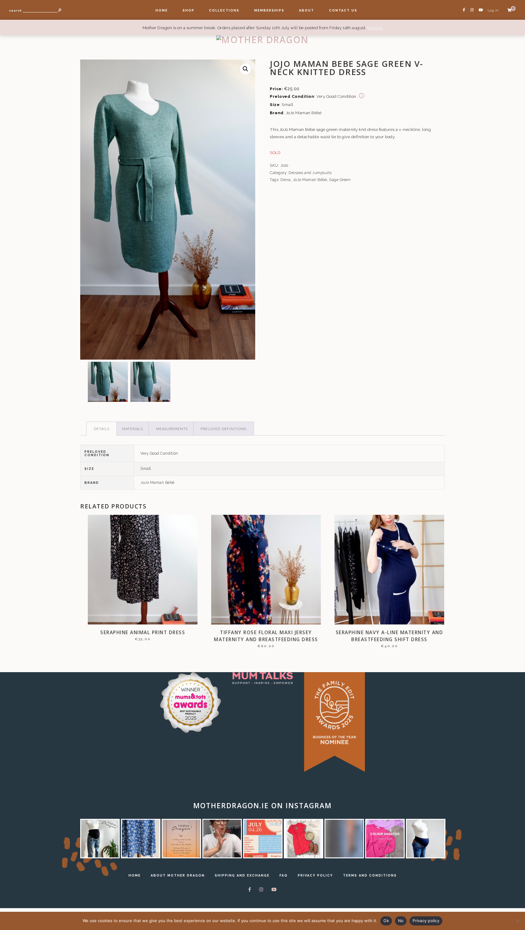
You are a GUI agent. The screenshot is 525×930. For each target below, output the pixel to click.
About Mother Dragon (178, 875)
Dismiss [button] (375, 27)
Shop (188, 10)
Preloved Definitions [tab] (223, 429)
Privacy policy (426, 920)
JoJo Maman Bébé (310, 180)
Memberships (269, 10)
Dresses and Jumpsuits (310, 173)
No (401, 920)
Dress (285, 180)
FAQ (284, 875)
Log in (493, 10)
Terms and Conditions (370, 875)
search (15, 10)
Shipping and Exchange (242, 875)
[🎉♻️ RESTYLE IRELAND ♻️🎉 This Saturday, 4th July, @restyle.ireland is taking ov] (263, 838)
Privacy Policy (315, 875)
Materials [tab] (132, 429)
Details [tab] (101, 429)
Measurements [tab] (172, 429)
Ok (386, 920)
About (306, 10)
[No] (517, 921)
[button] (245, 68)
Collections (224, 10)
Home (162, 10)
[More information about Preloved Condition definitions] (362, 96)
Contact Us (343, 10)
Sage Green (340, 180)
